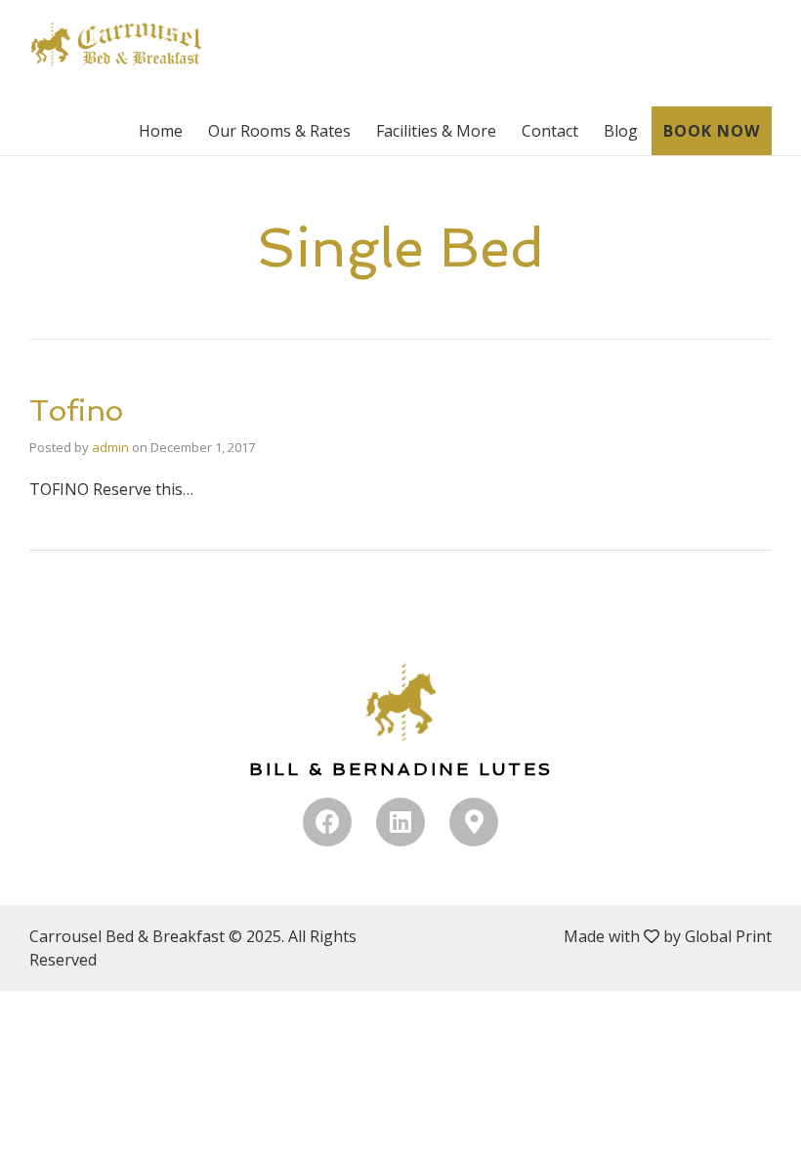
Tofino (76, 410)
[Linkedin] (400, 822)
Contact (550, 131)
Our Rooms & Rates (279, 131)
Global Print (728, 936)
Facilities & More (436, 131)
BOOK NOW (711, 131)
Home (161, 131)
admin (110, 447)
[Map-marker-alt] (473, 822)
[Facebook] (327, 822)
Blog (621, 131)
